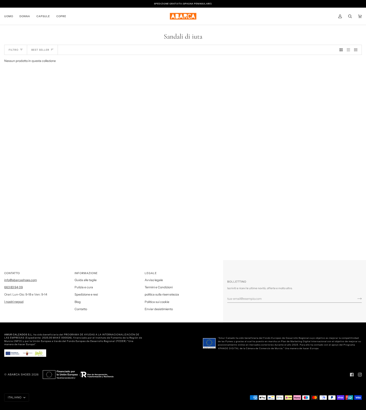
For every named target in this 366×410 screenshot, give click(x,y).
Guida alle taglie (86, 280)
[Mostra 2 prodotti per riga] (341, 50)
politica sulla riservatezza (162, 294)
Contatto (81, 309)
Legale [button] (151, 273)
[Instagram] (360, 375)
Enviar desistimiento (159, 309)
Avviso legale (154, 280)
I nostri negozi (14, 302)
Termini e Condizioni (159, 287)
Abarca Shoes (19, 374)
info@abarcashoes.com (20, 280)
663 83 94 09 (13, 287)
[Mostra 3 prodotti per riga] (348, 50)
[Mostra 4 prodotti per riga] (357, 50)
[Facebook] (352, 375)
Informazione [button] (86, 273)
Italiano (15, 397)
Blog (78, 302)
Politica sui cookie (157, 302)
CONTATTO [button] (12, 273)
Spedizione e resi (86, 294)
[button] (10, 16)
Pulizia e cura (84, 287)
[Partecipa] (356, 298)
